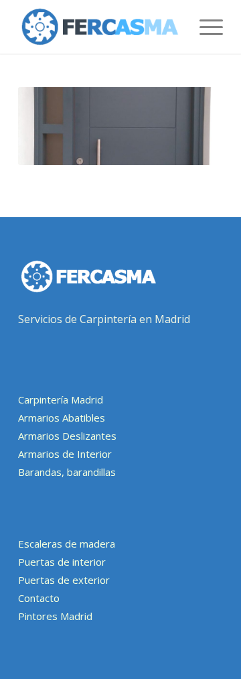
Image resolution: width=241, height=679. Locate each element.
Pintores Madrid (55, 616)
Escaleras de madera (66, 543)
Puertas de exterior (64, 580)
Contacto (39, 598)
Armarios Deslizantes (67, 435)
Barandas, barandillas (67, 472)
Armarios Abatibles (61, 417)
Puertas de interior (62, 561)
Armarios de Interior (65, 453)
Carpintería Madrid (60, 399)
